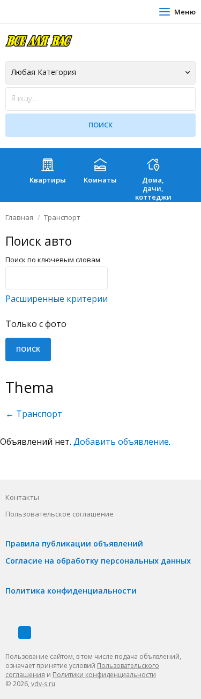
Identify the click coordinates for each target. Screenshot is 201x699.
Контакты (22, 497)
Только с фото (35, 324)
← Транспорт (33, 414)
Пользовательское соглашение (59, 514)
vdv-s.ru (43, 683)
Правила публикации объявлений (74, 543)
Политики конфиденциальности (104, 674)
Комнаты (100, 180)
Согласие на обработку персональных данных (98, 561)
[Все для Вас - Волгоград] (38, 40)
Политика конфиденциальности (71, 591)
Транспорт (62, 217)
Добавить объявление (121, 441)
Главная (19, 217)
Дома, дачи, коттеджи (153, 188)
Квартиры (47, 180)
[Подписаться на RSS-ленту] (24, 632)
